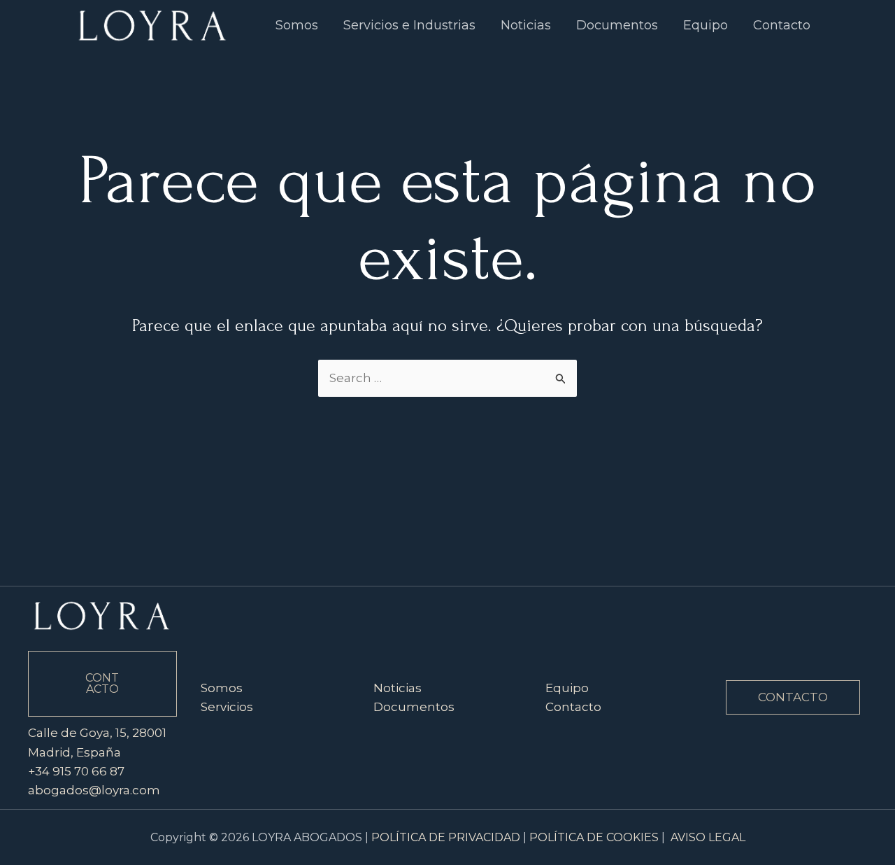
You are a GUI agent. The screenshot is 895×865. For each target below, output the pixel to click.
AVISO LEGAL (708, 837)
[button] (793, 697)
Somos (222, 688)
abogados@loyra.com (94, 790)
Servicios (227, 707)
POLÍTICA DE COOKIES (594, 837)
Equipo (567, 688)
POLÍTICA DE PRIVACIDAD (445, 837)
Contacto (573, 707)
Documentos (413, 707)
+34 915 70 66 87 (76, 771)
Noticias (397, 688)
